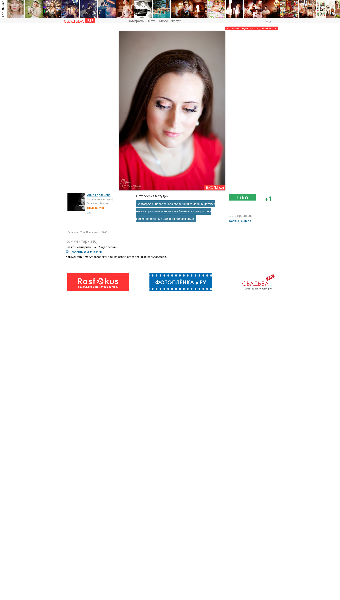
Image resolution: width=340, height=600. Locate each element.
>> (274, 28)
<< (258, 28)
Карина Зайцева (240, 221)
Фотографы (136, 20)
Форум (176, 20)
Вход (268, 21)
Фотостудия (240, 28)
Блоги (163, 20)
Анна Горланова (98, 194)
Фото (151, 20)
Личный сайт (95, 208)
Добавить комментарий (85, 252)
